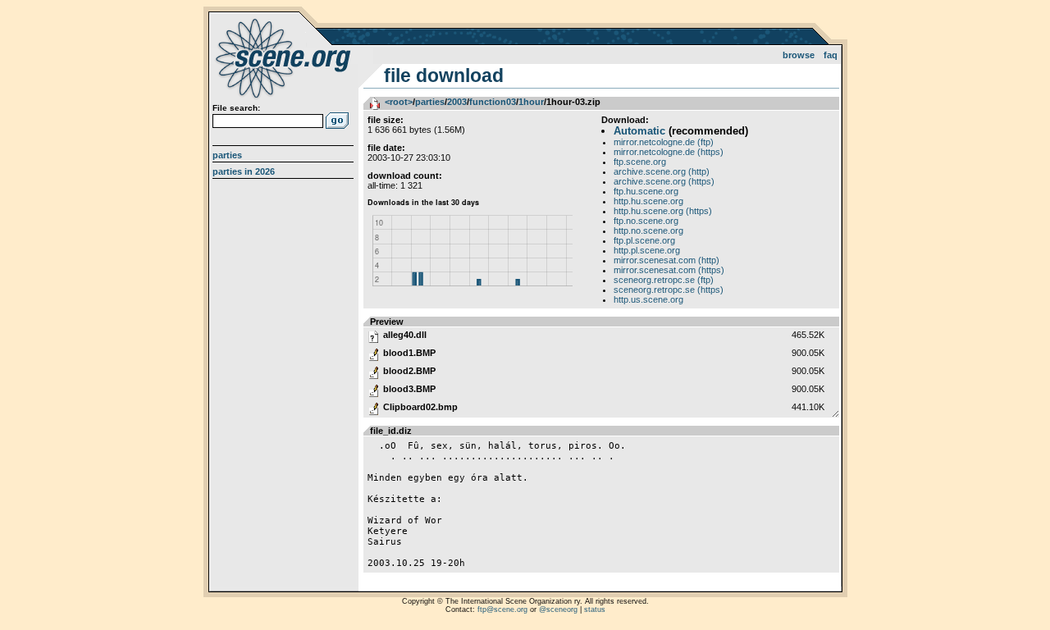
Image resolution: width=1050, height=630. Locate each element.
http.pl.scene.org (647, 250)
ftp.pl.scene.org (644, 240)
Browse (799, 55)
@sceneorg (558, 609)
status (594, 609)
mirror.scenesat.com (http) (666, 260)
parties (430, 102)
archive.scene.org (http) (662, 171)
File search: (236, 107)
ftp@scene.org (502, 609)
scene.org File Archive (285, 57)
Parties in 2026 (243, 171)
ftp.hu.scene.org (646, 191)
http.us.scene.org (648, 299)
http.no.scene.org (648, 230)
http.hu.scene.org (648, 201)
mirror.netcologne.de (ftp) (664, 142)
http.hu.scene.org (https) (663, 211)
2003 (457, 102)
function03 (492, 102)
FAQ (831, 55)
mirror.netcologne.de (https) (669, 152)
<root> (399, 102)
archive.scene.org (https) (664, 181)
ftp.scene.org (640, 162)
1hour (531, 102)
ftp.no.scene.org (646, 221)
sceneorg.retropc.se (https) (669, 289)
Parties (227, 155)
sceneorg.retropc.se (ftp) (664, 280)
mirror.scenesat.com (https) (669, 270)
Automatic (639, 131)
